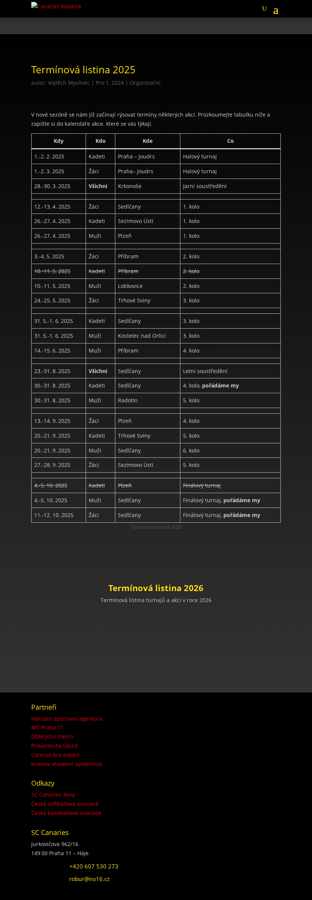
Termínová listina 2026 (156, 587)
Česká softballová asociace (65, 803)
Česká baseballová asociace (66, 812)
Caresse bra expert (55, 754)
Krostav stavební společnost (66, 763)
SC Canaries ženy (53, 794)
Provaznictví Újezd (54, 745)
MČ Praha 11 (47, 727)
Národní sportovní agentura (66, 718)
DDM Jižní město (52, 736)
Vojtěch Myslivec (69, 82)
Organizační (145, 82)
